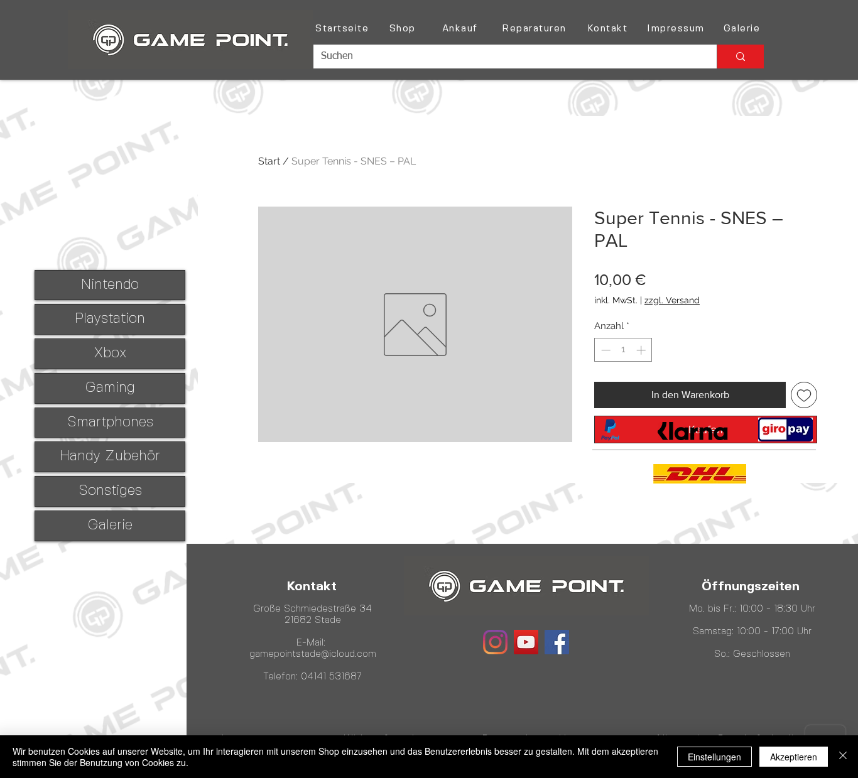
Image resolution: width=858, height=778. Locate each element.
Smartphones (110, 423)
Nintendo (110, 285)
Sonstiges (110, 491)
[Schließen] (842, 756)
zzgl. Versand (672, 300)
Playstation (110, 319)
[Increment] (642, 350)
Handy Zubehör (110, 456)
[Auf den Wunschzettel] (804, 395)
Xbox (110, 353)
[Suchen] (740, 56)
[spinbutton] (623, 350)
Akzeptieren (793, 756)
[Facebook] (557, 642)
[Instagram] (495, 642)
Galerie (110, 525)
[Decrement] (604, 350)
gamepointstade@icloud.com (312, 654)
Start (269, 161)
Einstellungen (714, 756)
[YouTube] (526, 642)
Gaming (110, 388)
